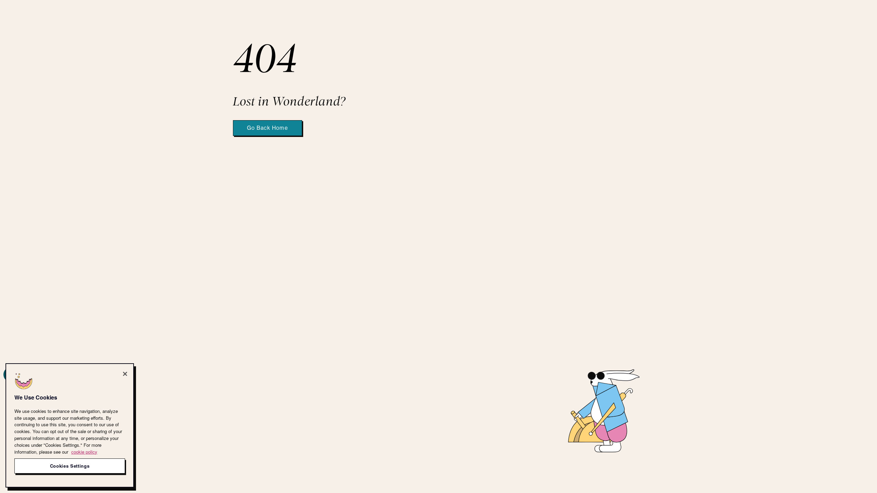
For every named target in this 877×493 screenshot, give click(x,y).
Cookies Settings (70, 466)
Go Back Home (267, 128)
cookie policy (84, 451)
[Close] (125, 373)
